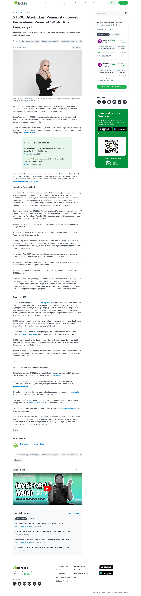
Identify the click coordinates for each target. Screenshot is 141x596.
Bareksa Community (81, 574)
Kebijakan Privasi (62, 581)
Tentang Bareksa (62, 566)
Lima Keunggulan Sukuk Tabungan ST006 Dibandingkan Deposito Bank (42, 547)
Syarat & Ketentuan (63, 577)
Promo (87, 3)
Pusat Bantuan (61, 570)
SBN (21, 12)
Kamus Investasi (80, 570)
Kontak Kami (60, 574)
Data (57, 3)
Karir (76, 577)
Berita (15, 12)
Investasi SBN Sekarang (111, 87)
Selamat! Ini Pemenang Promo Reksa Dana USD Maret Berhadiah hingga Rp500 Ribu (44, 149)
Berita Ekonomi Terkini (23, 526)
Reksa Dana (101, 29)
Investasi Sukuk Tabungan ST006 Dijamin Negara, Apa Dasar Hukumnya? (43, 531)
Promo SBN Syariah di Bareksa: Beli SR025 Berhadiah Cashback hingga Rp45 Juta (44, 160)
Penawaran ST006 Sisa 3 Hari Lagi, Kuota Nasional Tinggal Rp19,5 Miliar (42, 539)
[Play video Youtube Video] (47, 489)
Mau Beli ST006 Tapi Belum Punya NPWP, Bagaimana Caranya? (39, 523)
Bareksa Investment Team (32, 444)
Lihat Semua (77, 470)
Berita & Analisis (80, 566)
